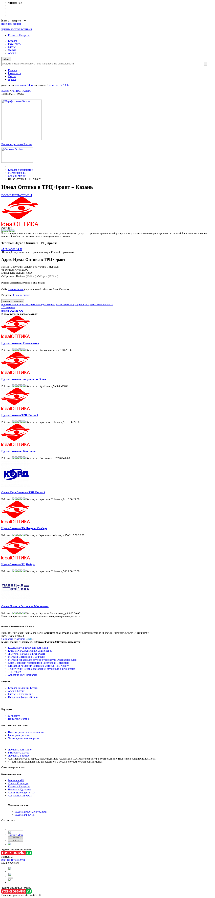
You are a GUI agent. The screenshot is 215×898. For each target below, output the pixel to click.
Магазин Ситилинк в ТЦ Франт (26, 656)
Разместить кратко (18, 752)
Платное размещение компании (26, 732)
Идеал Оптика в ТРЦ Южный (19, 415)
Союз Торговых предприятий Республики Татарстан (38, 662)
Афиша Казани (16, 691)
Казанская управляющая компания (28, 647)
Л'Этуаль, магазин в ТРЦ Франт (26, 653)
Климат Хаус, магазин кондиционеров (30, 650)
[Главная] (9, 166)
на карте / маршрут (13, 301)
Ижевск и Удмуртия (19, 789)
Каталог (12, 40)
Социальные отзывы (17, 638)
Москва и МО (16, 780)
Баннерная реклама (19, 735)
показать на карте (11, 304)
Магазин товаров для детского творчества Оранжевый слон (42, 659)
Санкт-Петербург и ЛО (21, 792)
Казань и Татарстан (19, 35)
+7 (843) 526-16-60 (11, 249)
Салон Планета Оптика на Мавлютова (25, 606)
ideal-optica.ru (16, 289)
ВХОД (5, 90)
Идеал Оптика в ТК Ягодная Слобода (24, 528)
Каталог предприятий (20, 169)
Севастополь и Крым (20, 795)
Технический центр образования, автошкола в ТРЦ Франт (41, 668)
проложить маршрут (101, 304)
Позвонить (8, 307)
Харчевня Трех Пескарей (22, 674)
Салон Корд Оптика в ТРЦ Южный (23, 492)
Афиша (12, 53)
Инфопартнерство (18, 718)
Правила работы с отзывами (31, 811)
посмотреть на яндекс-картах (38, 304)
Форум (12, 50)
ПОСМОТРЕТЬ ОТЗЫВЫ (16, 195)
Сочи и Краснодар (18, 783)
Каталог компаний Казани (23, 688)
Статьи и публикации (20, 694)
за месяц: (59, 85)
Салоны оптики (17, 175)
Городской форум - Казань (23, 697)
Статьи (12, 46)
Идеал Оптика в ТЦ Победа (18, 564)
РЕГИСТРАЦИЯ (21, 90)
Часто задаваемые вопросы (23, 738)
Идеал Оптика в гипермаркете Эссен (23, 379)
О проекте (14, 715)
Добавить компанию (20, 749)
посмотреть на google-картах (72, 304)
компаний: (23, 85)
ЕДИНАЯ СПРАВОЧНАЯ (16, 29)
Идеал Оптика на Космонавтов (20, 343)
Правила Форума (24, 814)
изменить (11, 23)
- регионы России (16, 144)
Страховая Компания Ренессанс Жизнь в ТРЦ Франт (38, 665)
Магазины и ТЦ (17, 172)
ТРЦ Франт (14, 671)
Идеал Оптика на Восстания (18, 451)
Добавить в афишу (18, 755)
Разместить (14, 43)
